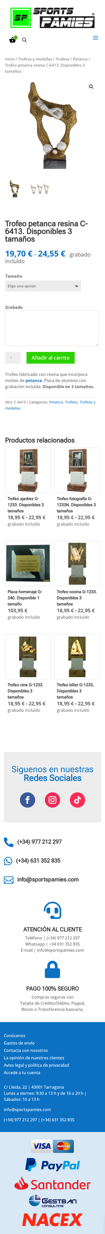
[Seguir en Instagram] (52, 800)
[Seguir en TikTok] (77, 800)
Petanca (80, 58)
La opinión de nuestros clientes (34, 1058)
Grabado (14, 307)
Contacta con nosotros (26, 1050)
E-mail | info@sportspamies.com (52, 950)
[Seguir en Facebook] (27, 800)
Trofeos (62, 58)
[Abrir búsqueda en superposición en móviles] (24, 40)
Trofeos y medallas (35, 58)
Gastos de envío (19, 1043)
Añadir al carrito (51, 357)
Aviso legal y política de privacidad (36, 1065)
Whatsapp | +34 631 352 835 (52, 944)
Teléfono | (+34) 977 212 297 (52, 938)
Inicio (10, 58)
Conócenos (14, 1035)
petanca (33, 380)
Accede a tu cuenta (22, 1072)
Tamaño (13, 276)
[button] (91, 86)
